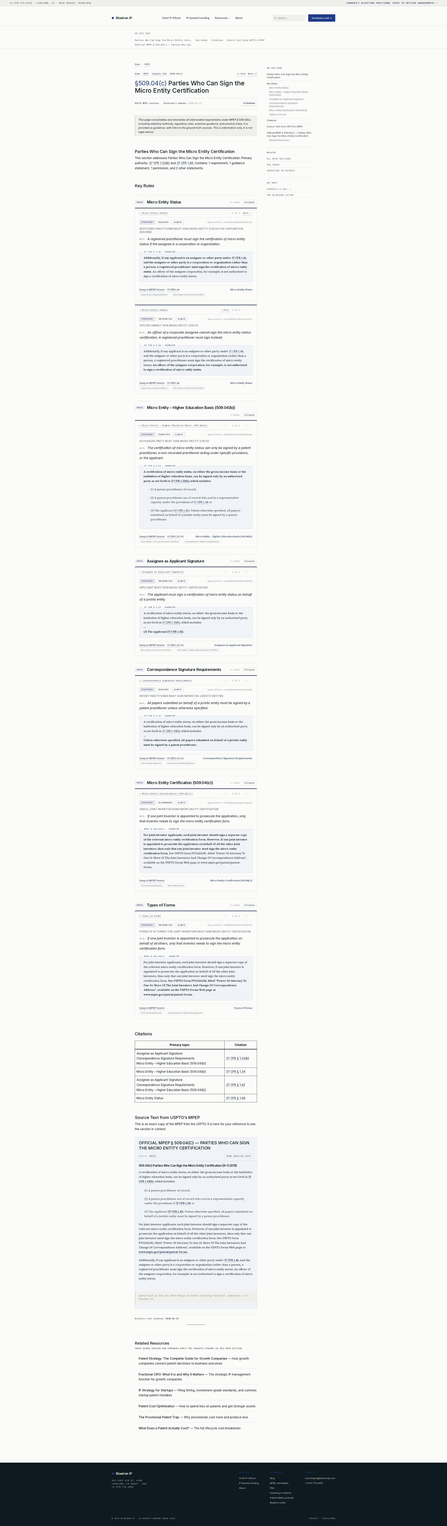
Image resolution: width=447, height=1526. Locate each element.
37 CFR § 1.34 (235, 1071)
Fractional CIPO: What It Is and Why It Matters (171, 1374)
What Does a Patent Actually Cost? (164, 1428)
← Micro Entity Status (154, 213)
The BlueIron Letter (280, 195)
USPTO (152, 1156)
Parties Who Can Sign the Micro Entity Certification (287, 76)
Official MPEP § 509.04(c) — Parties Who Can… (163, 44)
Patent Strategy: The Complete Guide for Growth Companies (183, 1358)
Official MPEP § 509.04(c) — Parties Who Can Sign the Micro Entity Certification (289, 134)
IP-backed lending (249, 1482)
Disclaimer (328, 1518)
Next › (247, 213)
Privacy (313, 1518)
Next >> (252, 73)
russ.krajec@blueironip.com (320, 1478)
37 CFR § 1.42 (235, 1085)
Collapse (249, 202)
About (239, 17)
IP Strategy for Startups (156, 1390)
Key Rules (201, 40)
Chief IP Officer (171, 17)
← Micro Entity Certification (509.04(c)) (166, 793)
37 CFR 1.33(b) (159, 163)
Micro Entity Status (279, 87)
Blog (272, 1478)
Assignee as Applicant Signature (286, 99)
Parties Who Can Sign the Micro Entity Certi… (163, 40)
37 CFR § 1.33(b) (237, 1058)
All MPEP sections (279, 159)
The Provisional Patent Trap (159, 1417)
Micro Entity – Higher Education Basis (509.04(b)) (288, 93)
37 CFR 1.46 (185, 163)
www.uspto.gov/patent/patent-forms (163, 1252)
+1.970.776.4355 (314, 1482)
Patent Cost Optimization (156, 1406)
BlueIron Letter (278, 1502)
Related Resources (279, 140)
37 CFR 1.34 (201, 502)
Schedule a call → (322, 18)
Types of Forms (277, 114)
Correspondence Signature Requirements (283, 105)
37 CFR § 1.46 (235, 1098)
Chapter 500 (159, 73)
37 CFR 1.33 (173, 536)
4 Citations (249, 103)
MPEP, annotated (279, 1482)
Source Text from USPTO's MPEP (246, 40)
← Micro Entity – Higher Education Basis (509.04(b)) (174, 425)
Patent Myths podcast (282, 1497)
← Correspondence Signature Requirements (166, 680)
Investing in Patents (281, 170)
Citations (217, 40)
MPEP (147, 64)
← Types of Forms (150, 916)
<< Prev (241, 73)
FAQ (272, 1487)
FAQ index (273, 164)
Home (137, 64)
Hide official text (239, 1156)
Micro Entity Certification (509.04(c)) (288, 110)
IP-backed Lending (197, 17)
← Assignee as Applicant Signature (162, 572)
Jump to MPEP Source (152, 289)
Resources (222, 17)
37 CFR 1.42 (181, 510)
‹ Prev (225, 310)
